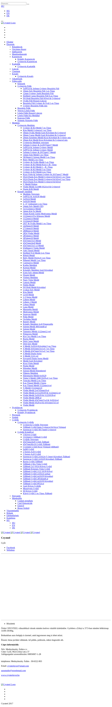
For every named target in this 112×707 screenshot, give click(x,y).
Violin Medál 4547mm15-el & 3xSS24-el (41, 400)
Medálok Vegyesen (31, 194)
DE (8, 16)
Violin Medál (28, 405)
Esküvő (20, 506)
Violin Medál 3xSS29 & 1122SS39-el (39, 395)
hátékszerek (17, 52)
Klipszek (21, 83)
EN (8, 13)
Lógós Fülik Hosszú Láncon (29, 113)
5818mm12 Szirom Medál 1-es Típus (39, 157)
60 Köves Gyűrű (30, 491)
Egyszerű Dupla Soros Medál (35, 358)
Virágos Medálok (30, 277)
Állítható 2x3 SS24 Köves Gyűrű (37, 466)
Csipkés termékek (25, 501)
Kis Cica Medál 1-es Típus (34, 336)
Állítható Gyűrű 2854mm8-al (35, 479)
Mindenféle (17, 498)
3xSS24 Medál (29, 199)
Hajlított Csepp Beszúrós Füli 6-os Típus (40, 96)
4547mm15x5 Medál (32, 241)
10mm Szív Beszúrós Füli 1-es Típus (39, 91)
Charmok (16, 71)
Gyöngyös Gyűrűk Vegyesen (35, 425)
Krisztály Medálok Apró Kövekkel (38, 270)
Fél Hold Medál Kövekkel (34, 287)
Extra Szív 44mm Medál (33, 272)
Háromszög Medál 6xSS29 (34, 375)
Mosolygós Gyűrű (31, 488)
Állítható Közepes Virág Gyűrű (36, 469)
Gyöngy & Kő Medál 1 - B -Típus (38, 167)
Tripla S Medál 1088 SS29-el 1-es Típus (40, 378)
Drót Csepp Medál (31, 341)
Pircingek (16, 415)
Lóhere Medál (29, 299)
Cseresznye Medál (31, 263)
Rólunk (10, 513)
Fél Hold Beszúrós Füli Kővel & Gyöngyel (41, 98)
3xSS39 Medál (29, 201)
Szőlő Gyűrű (28, 449)
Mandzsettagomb (19, 54)
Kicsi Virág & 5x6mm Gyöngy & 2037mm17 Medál (45, 174)
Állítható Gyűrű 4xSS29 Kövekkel (38, 476)
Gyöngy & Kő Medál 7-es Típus (37, 128)
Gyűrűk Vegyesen (31, 439)
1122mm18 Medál (31, 221)
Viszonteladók (13, 510)
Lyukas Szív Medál (31, 290)
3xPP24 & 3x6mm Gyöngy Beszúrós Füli (41, 88)
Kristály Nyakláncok (26, 412)
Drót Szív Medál (30, 344)
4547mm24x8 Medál (32, 243)
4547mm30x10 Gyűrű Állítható (36, 444)
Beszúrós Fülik (23, 108)
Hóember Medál (30, 368)
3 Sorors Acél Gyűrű (32, 454)
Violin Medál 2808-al (32, 398)
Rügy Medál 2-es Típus (33, 160)
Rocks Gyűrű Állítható (33, 461)
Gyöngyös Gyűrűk (25, 422)
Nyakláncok (17, 407)
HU (2, 6)
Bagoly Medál (29, 322)
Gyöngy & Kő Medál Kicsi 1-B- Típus (40, 164)
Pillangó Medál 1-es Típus (34, 260)
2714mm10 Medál (31, 228)
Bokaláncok (17, 47)
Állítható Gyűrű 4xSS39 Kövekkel (38, 481)
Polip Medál (28, 317)
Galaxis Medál (29, 282)
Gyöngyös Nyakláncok (27, 410)
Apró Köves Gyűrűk (32, 486)
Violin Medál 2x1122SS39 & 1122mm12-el (42, 393)
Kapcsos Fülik (23, 118)
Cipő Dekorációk (24, 503)
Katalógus (11, 518)
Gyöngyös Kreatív (25, 76)
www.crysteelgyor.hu (10, 675)
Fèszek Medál (29, 275)
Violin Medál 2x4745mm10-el (36, 390)
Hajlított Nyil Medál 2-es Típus (36, 253)
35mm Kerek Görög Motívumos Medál (40, 214)
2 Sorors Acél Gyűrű (32, 452)
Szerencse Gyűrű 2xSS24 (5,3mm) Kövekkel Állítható (46, 456)
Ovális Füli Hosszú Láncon (35, 101)
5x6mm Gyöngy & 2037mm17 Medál (39, 152)
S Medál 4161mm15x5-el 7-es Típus (38, 349)
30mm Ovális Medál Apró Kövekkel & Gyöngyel (44, 133)
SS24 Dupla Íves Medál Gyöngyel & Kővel (42, 182)
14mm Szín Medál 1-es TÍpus (35, 155)
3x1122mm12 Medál (32, 209)
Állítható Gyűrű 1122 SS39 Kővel (37, 471)
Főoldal (10, 42)
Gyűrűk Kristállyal (25, 432)
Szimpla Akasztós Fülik (27, 120)
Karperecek (17, 56)
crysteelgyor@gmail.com (18, 666)
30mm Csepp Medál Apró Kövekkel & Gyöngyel (44, 135)
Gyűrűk (15, 420)
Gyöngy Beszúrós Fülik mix (35, 106)
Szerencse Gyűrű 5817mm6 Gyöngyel (39, 429)
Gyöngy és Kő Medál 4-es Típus (37, 172)
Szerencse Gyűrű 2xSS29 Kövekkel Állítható (42, 459)
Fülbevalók (17, 81)
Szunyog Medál (30, 314)
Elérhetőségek (13, 515)
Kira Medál (28, 292)
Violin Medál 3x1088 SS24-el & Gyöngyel (41, 187)
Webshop (11, 550)
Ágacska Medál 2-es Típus (34, 380)
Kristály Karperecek (26, 59)
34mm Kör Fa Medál (32, 211)
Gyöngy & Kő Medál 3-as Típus (37, 169)
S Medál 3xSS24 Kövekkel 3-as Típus (39, 346)
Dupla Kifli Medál (31, 189)
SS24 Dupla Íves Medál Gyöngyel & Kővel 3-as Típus (46, 179)
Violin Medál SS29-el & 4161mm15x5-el (41, 402)
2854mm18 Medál (31, 238)
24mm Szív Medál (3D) (33, 206)
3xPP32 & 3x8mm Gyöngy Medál (38, 150)
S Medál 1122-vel (30, 356)
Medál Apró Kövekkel (32, 361)
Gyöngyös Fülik (24, 86)
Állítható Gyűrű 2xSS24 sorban (36, 474)
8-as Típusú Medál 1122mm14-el (37, 385)
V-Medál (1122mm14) (32, 388)
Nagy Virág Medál (31, 280)
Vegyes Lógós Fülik (26, 110)
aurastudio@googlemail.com (13, 670)
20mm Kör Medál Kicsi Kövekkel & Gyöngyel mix (45, 140)
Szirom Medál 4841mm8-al (35, 326)
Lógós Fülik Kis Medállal (28, 115)
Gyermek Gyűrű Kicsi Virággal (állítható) (41, 447)
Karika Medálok (30, 265)
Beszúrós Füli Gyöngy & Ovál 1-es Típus (41, 103)
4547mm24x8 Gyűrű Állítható (36, 442)
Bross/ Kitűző (23, 508)
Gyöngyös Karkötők (26, 66)
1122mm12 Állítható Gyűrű (35, 437)
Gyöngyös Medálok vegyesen (36, 142)
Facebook (11, 547)
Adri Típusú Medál (31, 250)
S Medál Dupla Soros (32, 353)
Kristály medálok (24, 191)
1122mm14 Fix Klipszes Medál (36, 216)
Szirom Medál (29, 329)
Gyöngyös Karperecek (27, 61)
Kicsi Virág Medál (31, 363)
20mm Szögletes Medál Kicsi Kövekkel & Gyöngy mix (47, 137)
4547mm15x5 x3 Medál (33, 245)
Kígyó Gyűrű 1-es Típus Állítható (37, 493)
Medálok (16, 123)
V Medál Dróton (30, 184)
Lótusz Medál (29, 304)
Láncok (15, 69)
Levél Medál (28, 295)
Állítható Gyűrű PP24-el (33, 483)
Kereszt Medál (29, 268)
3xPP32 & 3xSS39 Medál (34, 196)
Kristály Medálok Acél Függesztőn (38, 324)
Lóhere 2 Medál (30, 302)
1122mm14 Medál (31, 218)
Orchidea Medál (30, 319)
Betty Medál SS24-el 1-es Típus (37, 258)
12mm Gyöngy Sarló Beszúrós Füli (38, 93)
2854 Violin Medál (31, 233)
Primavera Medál (30, 334)
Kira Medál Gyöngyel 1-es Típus (37, 130)
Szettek (15, 417)
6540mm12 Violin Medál (34, 248)
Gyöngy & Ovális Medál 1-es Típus (38, 162)
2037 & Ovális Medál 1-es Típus (37, 223)
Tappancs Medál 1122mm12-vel (37, 331)
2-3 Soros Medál (30, 297)
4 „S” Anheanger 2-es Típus (35, 204)
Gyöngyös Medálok (26, 125)
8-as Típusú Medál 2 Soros (34, 383)
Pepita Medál (28, 366)
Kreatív (15, 74)
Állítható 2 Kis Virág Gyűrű (35, 464)
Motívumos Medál (31, 312)
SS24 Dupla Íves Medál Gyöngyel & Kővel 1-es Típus (46, 177)
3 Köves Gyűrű (29, 434)
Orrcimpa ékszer (19, 49)
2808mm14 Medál (31, 231)
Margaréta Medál (30, 309)
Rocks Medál (28, 339)
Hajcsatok (16, 496)
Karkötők (16, 64)
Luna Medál (28, 307)
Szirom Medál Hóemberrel (34, 371)
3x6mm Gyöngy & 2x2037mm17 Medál (40, 145)
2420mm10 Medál (31, 226)
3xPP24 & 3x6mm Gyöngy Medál (38, 147)
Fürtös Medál (28, 285)
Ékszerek (10, 44)
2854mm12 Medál (31, 236)
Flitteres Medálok (30, 373)
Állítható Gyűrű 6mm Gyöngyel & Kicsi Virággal (44, 427)
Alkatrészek (17, 79)
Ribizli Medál (29, 255)
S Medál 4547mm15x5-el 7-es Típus (38, 351)
